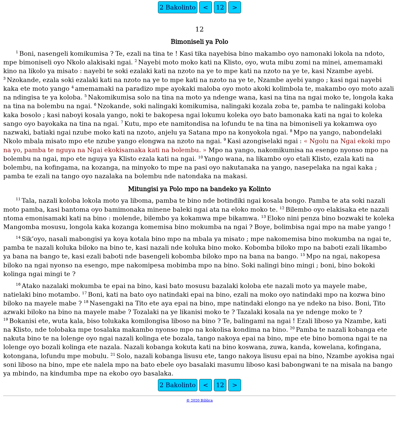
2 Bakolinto (178, 7)
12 (220, 7)
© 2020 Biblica (199, 400)
